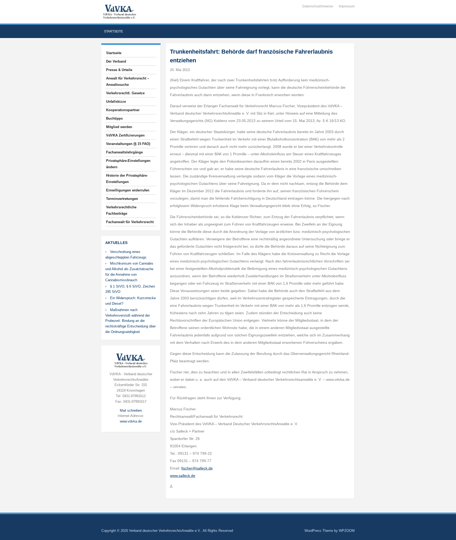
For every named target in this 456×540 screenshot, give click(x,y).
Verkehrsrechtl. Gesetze (125, 93)
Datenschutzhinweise (317, 6)
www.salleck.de (182, 475)
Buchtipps (114, 118)
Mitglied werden (119, 127)
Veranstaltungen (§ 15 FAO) (128, 144)
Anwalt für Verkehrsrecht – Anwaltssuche (127, 81)
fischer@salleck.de (197, 468)
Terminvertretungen (122, 199)
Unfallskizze (116, 102)
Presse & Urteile (119, 70)
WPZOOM (347, 531)
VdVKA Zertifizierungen (125, 135)
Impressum (347, 6)
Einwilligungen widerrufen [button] (127, 190)
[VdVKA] (119, 11)
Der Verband (116, 61)
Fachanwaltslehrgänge (124, 152)
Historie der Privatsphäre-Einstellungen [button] (127, 178)
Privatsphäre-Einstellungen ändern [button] (128, 164)
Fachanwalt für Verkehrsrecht (130, 222)
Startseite (113, 31)
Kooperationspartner (123, 110)
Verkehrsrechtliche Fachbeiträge (121, 210)
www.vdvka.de (131, 421)
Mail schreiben (131, 410)
